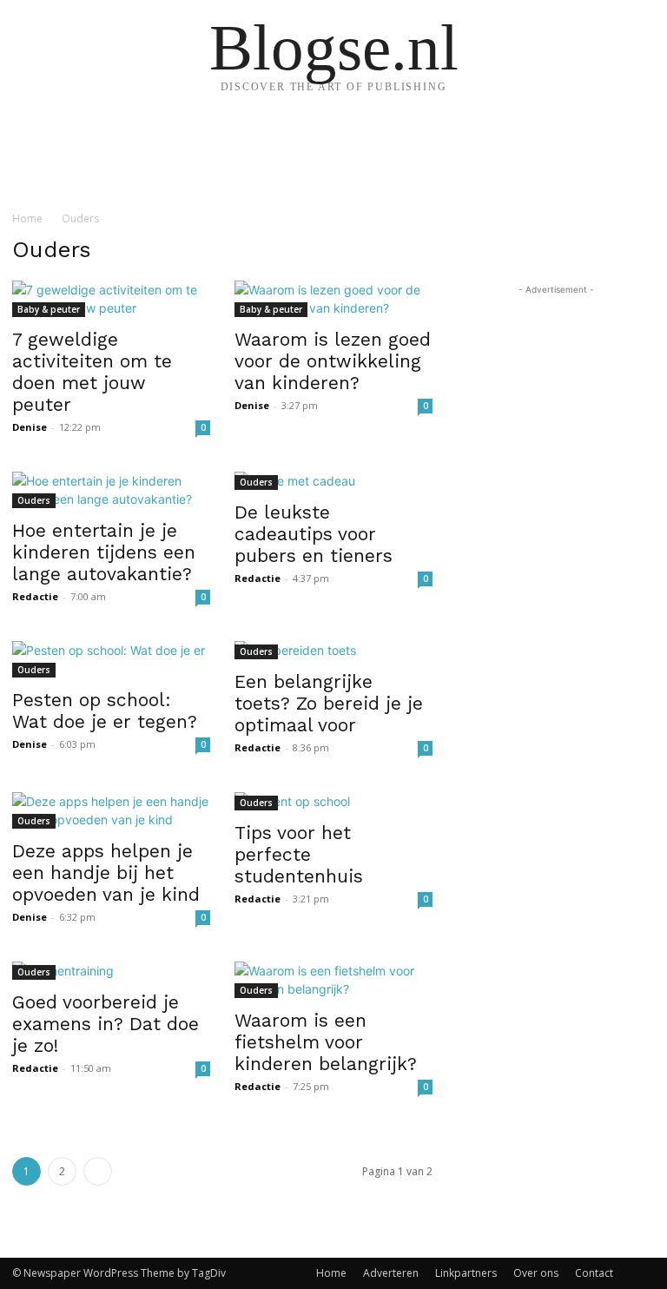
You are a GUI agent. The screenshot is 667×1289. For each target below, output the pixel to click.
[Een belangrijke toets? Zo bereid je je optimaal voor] (333, 650)
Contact (594, 1273)
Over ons (535, 1273)
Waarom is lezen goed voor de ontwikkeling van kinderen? (332, 360)
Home (27, 218)
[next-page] (97, 1171)
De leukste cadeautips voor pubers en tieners (313, 533)
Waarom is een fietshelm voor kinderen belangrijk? (325, 1041)
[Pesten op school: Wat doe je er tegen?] (111, 659)
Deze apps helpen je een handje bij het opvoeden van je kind (106, 872)
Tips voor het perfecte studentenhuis (298, 854)
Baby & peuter (48, 309)
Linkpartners (466, 1273)
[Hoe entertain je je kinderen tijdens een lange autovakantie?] (111, 490)
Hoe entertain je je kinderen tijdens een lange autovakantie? (103, 552)
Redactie (35, 596)
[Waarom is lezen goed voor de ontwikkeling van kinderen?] (333, 299)
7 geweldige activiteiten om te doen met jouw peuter (92, 371)
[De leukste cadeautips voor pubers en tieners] (333, 481)
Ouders (33, 500)
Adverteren (391, 1273)
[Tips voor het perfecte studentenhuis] (333, 801)
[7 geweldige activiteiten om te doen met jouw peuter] (111, 299)
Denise (29, 426)
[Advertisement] (556, 386)
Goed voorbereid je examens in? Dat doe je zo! (105, 1023)
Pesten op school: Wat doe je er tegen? (104, 710)
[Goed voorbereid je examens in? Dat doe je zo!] (111, 971)
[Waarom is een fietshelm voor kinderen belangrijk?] (333, 980)
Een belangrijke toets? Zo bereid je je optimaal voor (328, 703)
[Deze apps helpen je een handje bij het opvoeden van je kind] (111, 810)
